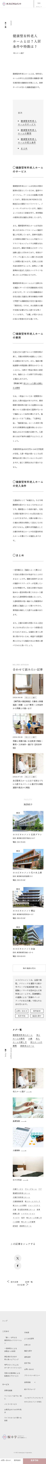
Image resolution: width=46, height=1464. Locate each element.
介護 (30, 1038)
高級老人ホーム (27, 1045)
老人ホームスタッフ (32, 1201)
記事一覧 (29, 1282)
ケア (40, 1189)
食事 (38, 1209)
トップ (4, 1321)
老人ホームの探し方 (34, 1218)
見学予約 (21, 1016)
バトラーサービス (10, 1404)
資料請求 (37, 1011)
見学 (23, 1218)
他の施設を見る (29, 968)
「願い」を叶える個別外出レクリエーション (13, 1340)
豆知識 (26, 1332)
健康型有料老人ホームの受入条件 (27, 141)
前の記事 (14, 1282)
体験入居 (16, 1213)
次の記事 (21, 1285)
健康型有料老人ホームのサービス (27, 122)
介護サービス (18, 1189)
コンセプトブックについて (33, 1398)
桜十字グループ (30, 1389)
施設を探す (37, 1016)
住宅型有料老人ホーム (26, 1209)
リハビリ (16, 1218)
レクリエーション (28, 1213)
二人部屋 (16, 1222)
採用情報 (27, 1382)
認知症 (15, 1226)
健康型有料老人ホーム (23, 1035)
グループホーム (31, 1189)
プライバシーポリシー (32, 1375)
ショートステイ (34, 1205)
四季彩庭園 (8, 1390)
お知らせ (27, 1345)
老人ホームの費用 (20, 1205)
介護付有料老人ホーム (21, 1197)
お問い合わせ (21, 1011)
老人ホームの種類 (28, 1222)
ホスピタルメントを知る (33, 1402)
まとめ (24, 148)
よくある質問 (29, 1339)
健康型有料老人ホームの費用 (27, 131)
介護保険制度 (18, 1201)
